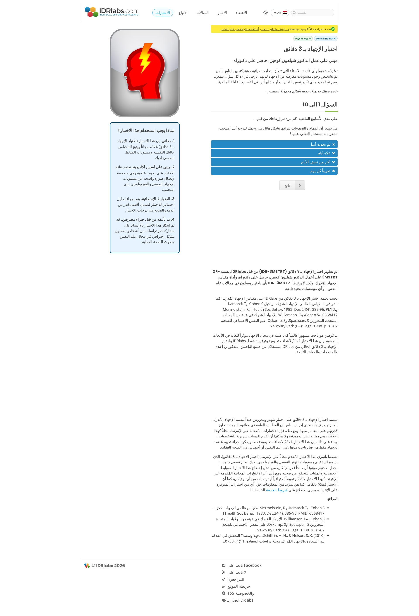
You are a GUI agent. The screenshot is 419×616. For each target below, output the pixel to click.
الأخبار (222, 12)
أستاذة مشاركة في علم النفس (239, 29)
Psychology (301, 38)
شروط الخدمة (277, 489)
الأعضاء (241, 12)
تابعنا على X (236, 572)
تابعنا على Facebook (244, 565)
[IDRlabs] (112, 16)
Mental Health (324, 38)
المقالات (203, 12)
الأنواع (183, 12)
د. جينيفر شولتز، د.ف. (275, 29)
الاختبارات (163, 12)
